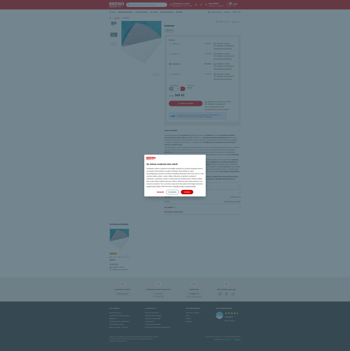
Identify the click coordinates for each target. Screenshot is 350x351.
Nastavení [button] (160, 192)
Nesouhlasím (172, 192)
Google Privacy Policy (153, 186)
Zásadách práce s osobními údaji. (184, 186)
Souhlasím (187, 192)
